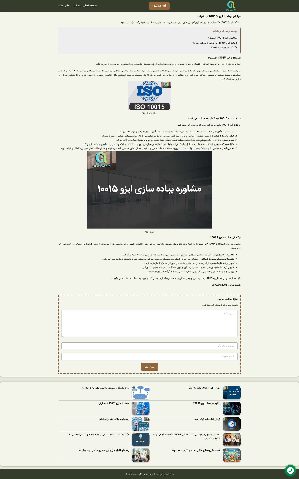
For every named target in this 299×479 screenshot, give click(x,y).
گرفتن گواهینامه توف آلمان (207, 419)
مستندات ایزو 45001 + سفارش (113, 404)
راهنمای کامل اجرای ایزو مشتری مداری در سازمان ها (104, 450)
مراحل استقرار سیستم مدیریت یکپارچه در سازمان (105, 388)
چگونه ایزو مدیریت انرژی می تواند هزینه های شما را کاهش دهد (98, 435)
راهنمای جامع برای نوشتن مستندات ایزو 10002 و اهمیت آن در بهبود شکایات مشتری (186, 437)
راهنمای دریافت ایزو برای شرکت (114, 419)
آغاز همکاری (159, 6)
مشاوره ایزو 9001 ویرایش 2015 (204, 388)
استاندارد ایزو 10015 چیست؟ (222, 38)
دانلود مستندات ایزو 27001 (206, 404)
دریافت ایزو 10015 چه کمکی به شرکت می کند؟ (214, 43)
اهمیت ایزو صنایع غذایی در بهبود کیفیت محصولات (195, 450)
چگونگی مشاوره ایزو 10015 (224, 48)
